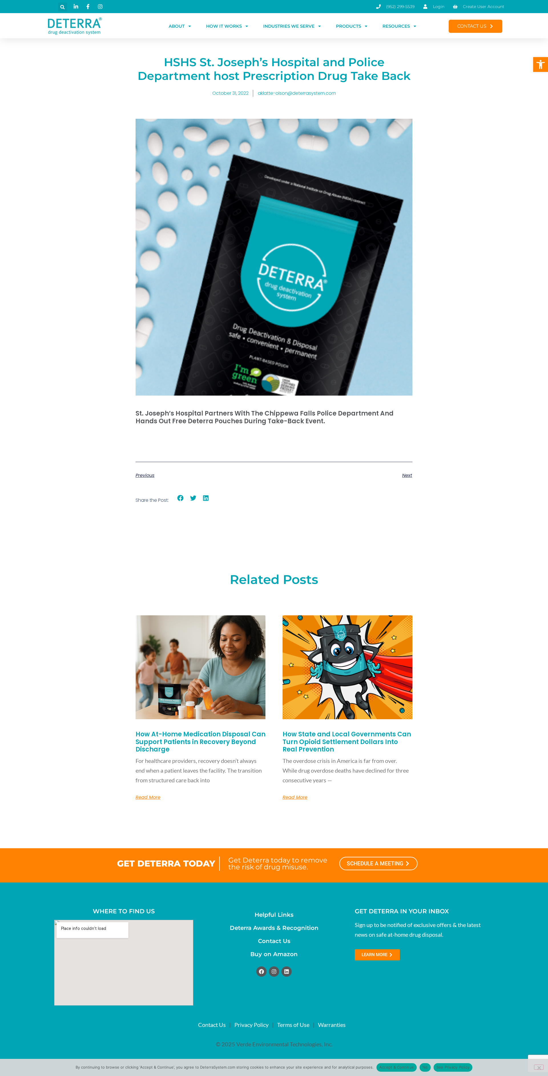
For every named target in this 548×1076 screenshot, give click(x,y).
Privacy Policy (251, 1024)
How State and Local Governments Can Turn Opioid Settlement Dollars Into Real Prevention (347, 742)
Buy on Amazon (274, 954)
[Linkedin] (286, 971)
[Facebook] (261, 971)
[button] (540, 64)
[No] (539, 1067)
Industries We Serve (289, 26)
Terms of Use (293, 1024)
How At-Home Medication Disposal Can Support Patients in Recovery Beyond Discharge (200, 742)
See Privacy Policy (453, 1067)
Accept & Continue (396, 1067)
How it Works (224, 26)
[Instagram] (274, 971)
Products (348, 26)
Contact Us (274, 941)
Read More (148, 797)
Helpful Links (274, 914)
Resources (396, 26)
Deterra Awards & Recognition (274, 927)
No (425, 1067)
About (177, 26)
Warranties (332, 1024)
